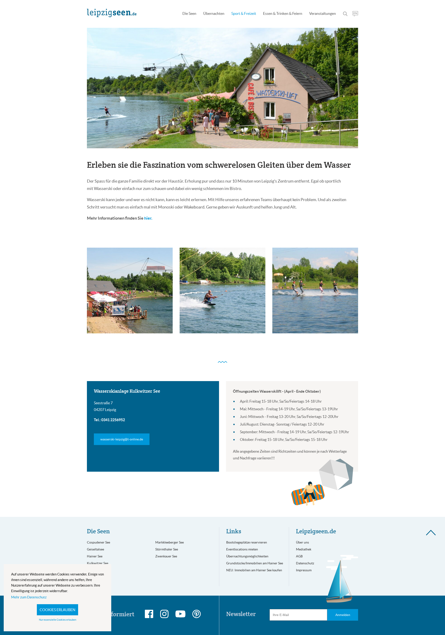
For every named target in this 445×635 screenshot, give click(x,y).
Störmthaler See (166, 549)
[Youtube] (180, 613)
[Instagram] (164, 614)
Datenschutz (305, 563)
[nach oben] (431, 532)
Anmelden (342, 615)
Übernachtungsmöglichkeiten (247, 556)
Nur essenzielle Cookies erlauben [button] (57, 619)
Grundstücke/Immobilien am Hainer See (254, 563)
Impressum (304, 570)
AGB (299, 556)
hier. (148, 218)
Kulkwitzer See (97, 563)
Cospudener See (98, 542)
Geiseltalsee (95, 549)
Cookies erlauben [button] (57, 610)
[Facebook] (149, 614)
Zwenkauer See (166, 556)
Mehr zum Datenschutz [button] (29, 597)
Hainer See (94, 556)
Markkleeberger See (169, 542)
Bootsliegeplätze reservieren (246, 542)
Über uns (302, 542)
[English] (355, 13)
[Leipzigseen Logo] (112, 13)
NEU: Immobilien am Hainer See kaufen (254, 570)
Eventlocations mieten (242, 549)
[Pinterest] (196, 614)
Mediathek (303, 549)
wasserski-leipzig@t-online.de (121, 439)
